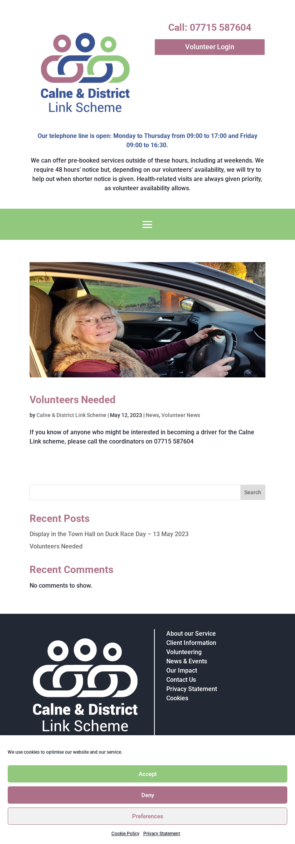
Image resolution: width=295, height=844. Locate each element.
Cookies (177, 698)
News (152, 415)
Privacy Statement (161, 833)
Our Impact (181, 670)
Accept (148, 774)
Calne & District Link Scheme (71, 415)
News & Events (186, 661)
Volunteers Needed (73, 399)
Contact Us (181, 679)
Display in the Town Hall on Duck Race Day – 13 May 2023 (109, 534)
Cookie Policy (125, 833)
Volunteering (184, 652)
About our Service (191, 633)
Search (252, 492)
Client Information (191, 642)
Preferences (147, 816)
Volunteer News (180, 415)
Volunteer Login (209, 47)
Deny (147, 795)
